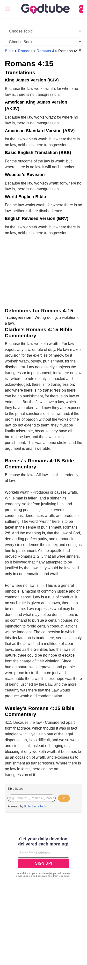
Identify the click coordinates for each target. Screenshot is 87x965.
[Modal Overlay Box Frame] (43, 857)
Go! (64, 798)
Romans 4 (45, 51)
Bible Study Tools (35, 806)
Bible (9, 51)
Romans (25, 51)
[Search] (81, 9)
